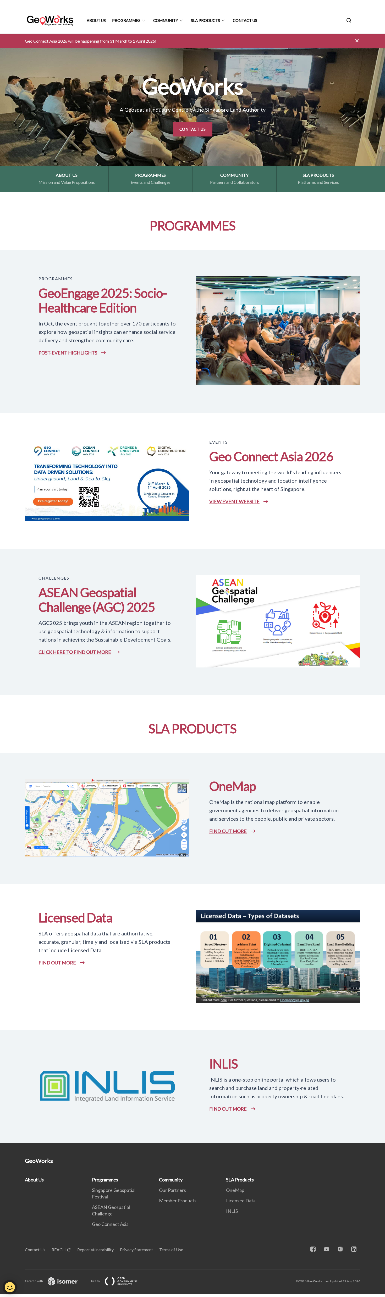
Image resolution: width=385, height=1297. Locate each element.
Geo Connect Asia (110, 1224)
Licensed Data (241, 1200)
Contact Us (245, 20)
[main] (192, 588)
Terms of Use (171, 1249)
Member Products (177, 1200)
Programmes (126, 20)
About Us (96, 20)
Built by (95, 1281)
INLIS (232, 1211)
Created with (34, 1281)
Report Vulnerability (95, 1249)
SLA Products (205, 20)
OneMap (235, 1190)
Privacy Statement (136, 1249)
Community (165, 20)
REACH (59, 1249)
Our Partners (172, 1190)
